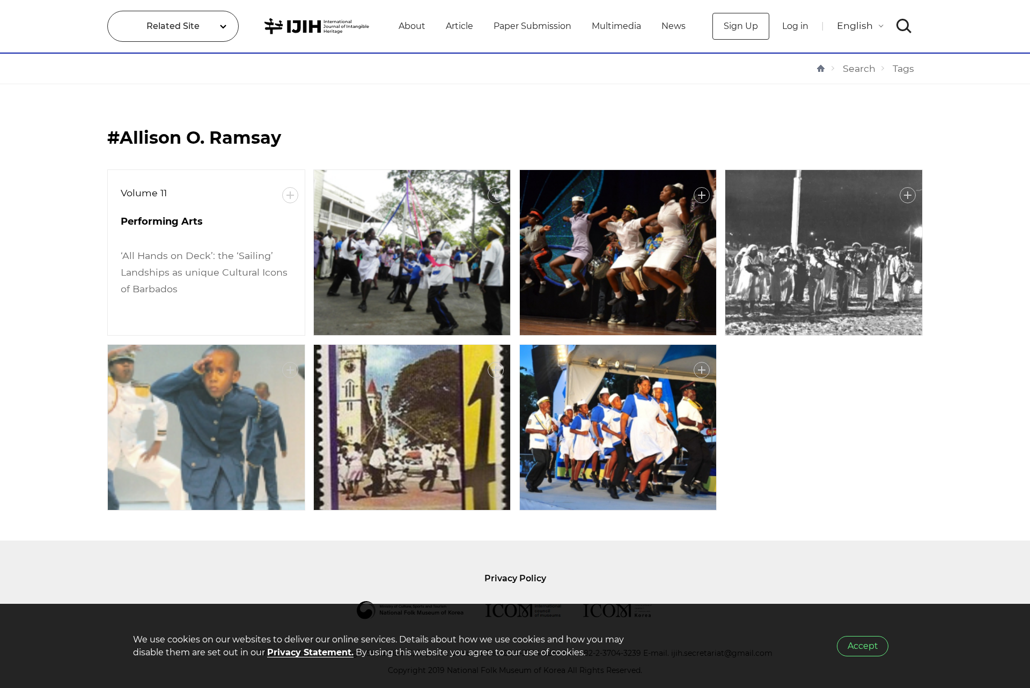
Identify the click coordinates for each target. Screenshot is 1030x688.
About (412, 26)
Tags (903, 68)
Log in (795, 26)
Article (459, 26)
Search (859, 68)
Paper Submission (532, 26)
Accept (863, 646)
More (290, 195)
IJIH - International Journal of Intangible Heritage (318, 26)
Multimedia (616, 26)
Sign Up (741, 26)
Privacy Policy (515, 578)
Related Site (173, 26)
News (673, 26)
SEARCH (904, 26)
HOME (820, 68)
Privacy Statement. (310, 652)
